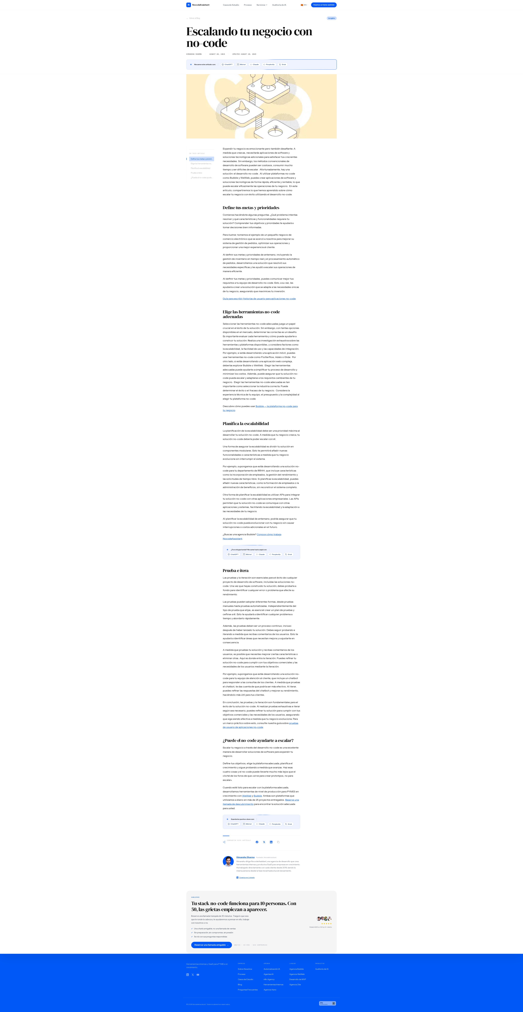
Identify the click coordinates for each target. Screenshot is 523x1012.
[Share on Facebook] (257, 842)
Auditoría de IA (279, 5)
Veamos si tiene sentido (324, 5)
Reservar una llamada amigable (211, 945)
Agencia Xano (270, 989)
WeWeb (246, 795)
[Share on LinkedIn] (271, 842)
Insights (331, 18)
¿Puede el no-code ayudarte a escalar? (202, 177)
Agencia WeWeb (297, 974)
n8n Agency (269, 979)
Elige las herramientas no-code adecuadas (202, 163)
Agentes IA (268, 974)
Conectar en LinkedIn (247, 877)
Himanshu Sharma (245, 857)
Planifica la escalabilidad (200, 168)
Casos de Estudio (231, 5)
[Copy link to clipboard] (278, 842)
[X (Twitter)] (192, 974)
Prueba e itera (196, 173)
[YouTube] (198, 974)
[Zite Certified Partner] (327, 1004)
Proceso (248, 5)
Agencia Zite (295, 984)
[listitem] (227, 65)
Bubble (258, 795)
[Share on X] (264, 842)
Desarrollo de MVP (297, 979)
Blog (240, 984)
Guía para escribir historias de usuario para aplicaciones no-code (259, 298)
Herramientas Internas (273, 984)
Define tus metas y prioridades (202, 159)
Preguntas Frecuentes (248, 989)
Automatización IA (272, 969)
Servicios (261, 5)
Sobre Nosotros (245, 969)
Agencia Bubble (296, 969)
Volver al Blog (193, 18)
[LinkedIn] (187, 974)
